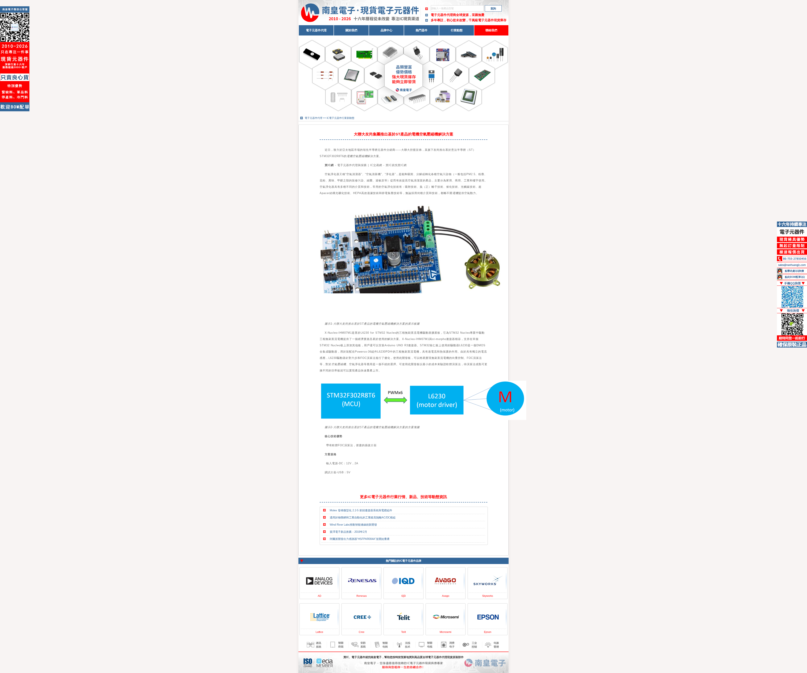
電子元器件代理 (316, 30)
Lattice (319, 632)
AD (319, 595)
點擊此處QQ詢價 (794, 270)
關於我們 (351, 30)
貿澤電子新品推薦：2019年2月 (348, 531)
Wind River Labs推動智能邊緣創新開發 (353, 524)
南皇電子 (376, 657)
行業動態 (457, 30)
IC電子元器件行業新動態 (340, 118)
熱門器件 (421, 30)
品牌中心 (386, 30)
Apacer (325, 193)
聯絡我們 (491, 30)
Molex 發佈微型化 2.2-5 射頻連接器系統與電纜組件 (361, 510)
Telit (403, 632)
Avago (445, 595)
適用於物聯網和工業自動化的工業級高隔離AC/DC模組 (363, 517)
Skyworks (487, 595)
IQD (403, 595)
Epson (487, 632)
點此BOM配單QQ (795, 276)
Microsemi (445, 632)
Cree (361, 632)
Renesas (361, 595)
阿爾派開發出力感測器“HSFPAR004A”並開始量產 (360, 538)
